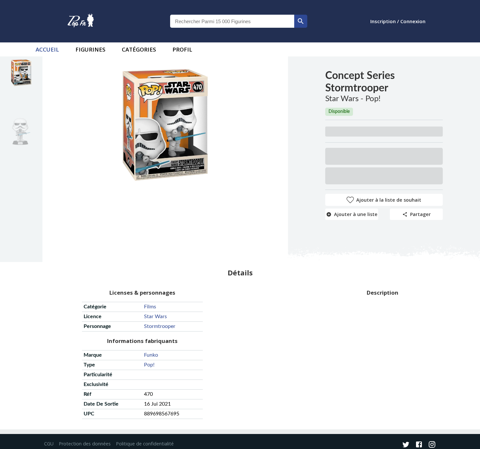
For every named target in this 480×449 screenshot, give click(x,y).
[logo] (81, 21)
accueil (47, 49)
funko (151, 355)
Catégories (139, 49)
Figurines (90, 49)
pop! (149, 364)
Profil (182, 49)
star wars (155, 316)
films (150, 306)
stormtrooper (159, 326)
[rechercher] (300, 21)
